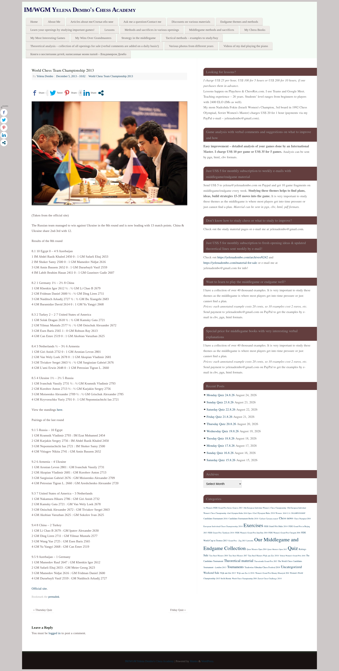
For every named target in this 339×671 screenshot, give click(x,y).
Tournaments (235, 567)
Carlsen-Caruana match (268, 518)
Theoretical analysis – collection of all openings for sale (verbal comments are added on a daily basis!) (94, 46)
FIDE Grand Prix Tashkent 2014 (221, 532)
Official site (39, 588)
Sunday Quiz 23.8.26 (220, 402)
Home (34, 21)
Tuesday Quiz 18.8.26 (220, 438)
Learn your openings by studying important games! (62, 30)
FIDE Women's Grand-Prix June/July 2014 (251, 532)
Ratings (302, 549)
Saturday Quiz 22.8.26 (221, 409)
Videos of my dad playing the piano (246, 46)
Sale (205, 555)
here (59, 409)
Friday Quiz (178, 610)
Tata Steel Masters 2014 (218, 555)
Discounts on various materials (191, 21)
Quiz (293, 547)
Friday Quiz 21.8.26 (219, 416)
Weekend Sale (211, 572)
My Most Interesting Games (47, 38)
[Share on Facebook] (38, 93)
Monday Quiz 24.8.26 (221, 395)
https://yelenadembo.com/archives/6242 (242, 257)
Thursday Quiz (42, 610)
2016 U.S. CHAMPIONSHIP (294, 513)
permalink (53, 596)
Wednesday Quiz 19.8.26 (223, 431)
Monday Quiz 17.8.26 (221, 445)
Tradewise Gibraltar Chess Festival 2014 (262, 567)
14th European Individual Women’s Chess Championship (264, 508)
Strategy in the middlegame (138, 38)
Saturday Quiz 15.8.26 (221, 460)
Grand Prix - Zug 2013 (237, 540)
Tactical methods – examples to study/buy (192, 38)
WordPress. (207, 661)
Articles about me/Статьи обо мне (91, 21)
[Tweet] (56, 93)
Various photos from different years (191, 46)
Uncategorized (291, 566)
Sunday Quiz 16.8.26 (220, 453)
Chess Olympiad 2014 (302, 518)
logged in (55, 633)
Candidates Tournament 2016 (215, 518)
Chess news (286, 518)
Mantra (194, 661)
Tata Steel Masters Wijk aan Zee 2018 (263, 555)
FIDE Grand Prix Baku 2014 (276, 526)
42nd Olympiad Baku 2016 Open (239, 513)
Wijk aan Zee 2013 (228, 573)
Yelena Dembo (45, 76)
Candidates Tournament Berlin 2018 (243, 518)
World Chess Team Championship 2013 (110, 76)
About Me (54, 21)
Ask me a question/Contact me (142, 21)
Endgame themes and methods (239, 21)
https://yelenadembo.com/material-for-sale (230, 262)
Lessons (110, 30)
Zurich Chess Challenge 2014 (270, 578)
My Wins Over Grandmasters (93, 38)
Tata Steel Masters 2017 (238, 555)
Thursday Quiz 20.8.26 (221, 424)
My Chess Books (254, 30)
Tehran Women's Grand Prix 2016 (292, 555)
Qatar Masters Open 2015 (277, 549)
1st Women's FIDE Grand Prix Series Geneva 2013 (222, 508)
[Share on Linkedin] (90, 93)
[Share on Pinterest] (70, 93)
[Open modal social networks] (101, 93)
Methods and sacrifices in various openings (152, 30)
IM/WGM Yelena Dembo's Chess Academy (80, 9)
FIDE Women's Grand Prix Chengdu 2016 (284, 532)
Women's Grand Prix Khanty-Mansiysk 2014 (272, 573)
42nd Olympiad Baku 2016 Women (267, 513)
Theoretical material (238, 560)
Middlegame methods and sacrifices (211, 30)
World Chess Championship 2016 (244, 578)
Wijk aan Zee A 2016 (245, 573)
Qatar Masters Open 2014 (256, 549)
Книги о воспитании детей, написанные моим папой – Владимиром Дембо (78, 54)
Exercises (253, 525)
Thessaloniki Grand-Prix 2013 (265, 561)
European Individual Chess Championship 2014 (223, 526)
